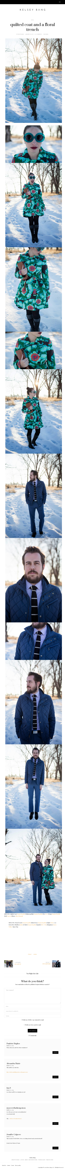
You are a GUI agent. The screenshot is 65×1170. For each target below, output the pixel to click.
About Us (4, 1165)
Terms (12, 1165)
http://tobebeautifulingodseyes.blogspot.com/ (17, 1072)
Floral (29, 954)
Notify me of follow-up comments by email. (33, 1020)
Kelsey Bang (21, 34)
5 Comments (39, 34)
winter (35, 954)
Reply (55, 1052)
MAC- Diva (44, 925)
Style (32, 20)
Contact (8, 1165)
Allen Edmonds (19, 916)
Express (9, 916)
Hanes (52, 923)
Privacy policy (18, 1165)
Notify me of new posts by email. (33, 1025)
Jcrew (46, 914)
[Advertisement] (32, 940)
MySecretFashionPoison (15, 1118)
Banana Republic (21, 914)
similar (21, 925)
